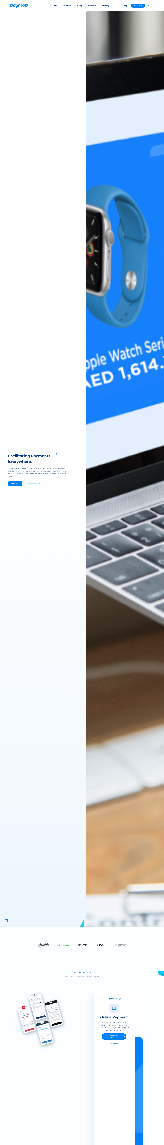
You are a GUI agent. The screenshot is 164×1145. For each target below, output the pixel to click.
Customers (91, 6)
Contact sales (32, 484)
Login (126, 6)
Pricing (79, 6)
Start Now (15, 484)
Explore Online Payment (112, 1036)
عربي (151, 5)
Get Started (137, 6)
